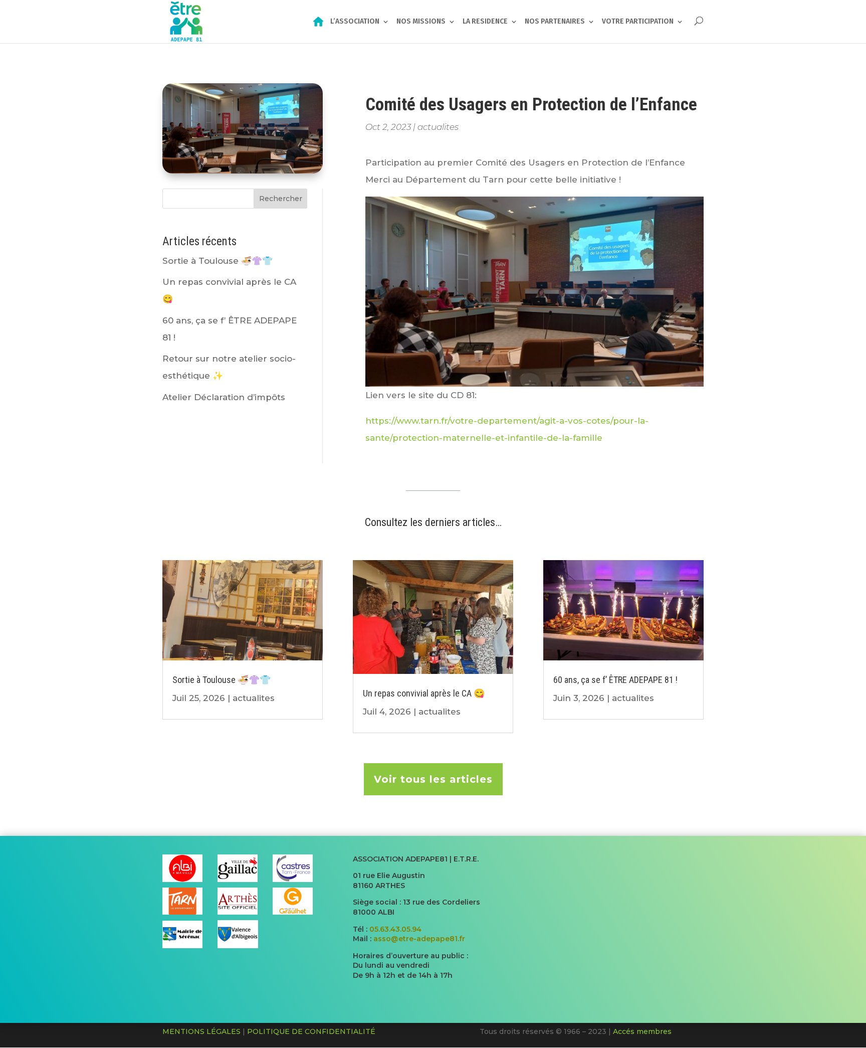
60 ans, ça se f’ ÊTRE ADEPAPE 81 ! (615, 679)
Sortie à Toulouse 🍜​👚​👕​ (217, 261)
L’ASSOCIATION (354, 22)
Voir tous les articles (433, 779)
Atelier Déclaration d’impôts (223, 397)
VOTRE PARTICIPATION (638, 22)
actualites (438, 127)
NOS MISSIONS (421, 22)
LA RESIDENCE (485, 22)
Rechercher (280, 198)
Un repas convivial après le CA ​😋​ (424, 693)
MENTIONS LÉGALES (201, 1031)
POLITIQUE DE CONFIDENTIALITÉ (311, 1031)
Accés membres (642, 1031)
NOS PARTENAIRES (555, 22)
